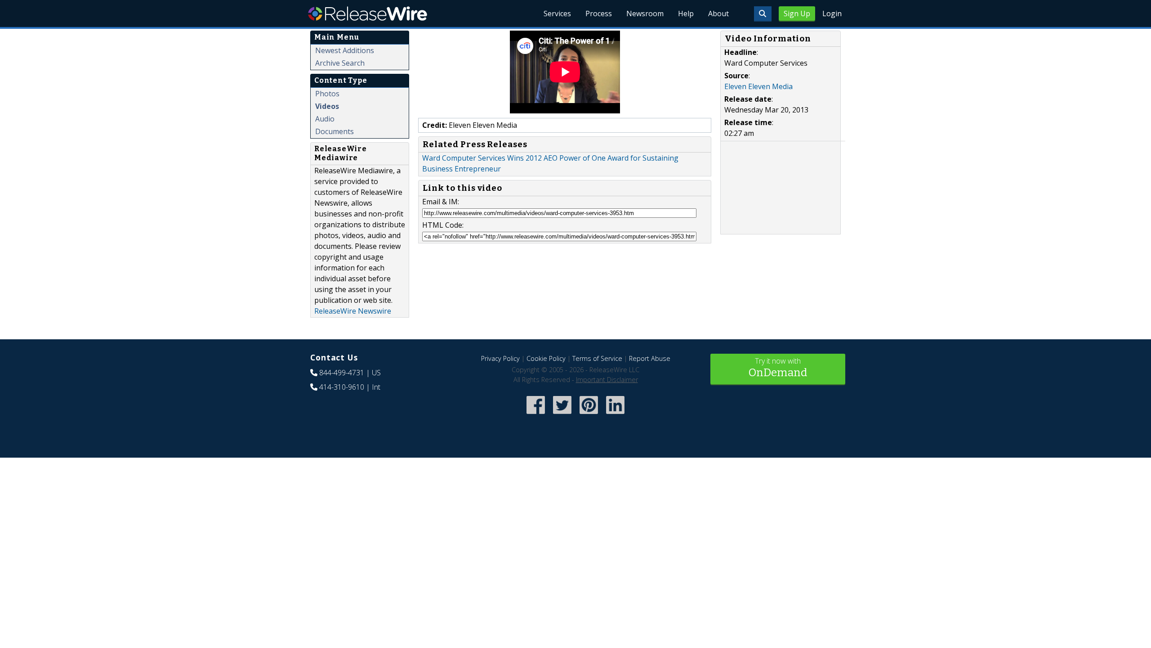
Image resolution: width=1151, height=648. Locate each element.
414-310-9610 (341, 387)
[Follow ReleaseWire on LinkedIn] (615, 415)
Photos (327, 94)
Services (557, 13)
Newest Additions (344, 50)
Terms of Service (597, 358)
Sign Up (797, 13)
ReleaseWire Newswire (352, 311)
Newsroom (645, 13)
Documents (334, 131)
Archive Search (340, 63)
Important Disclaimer (607, 379)
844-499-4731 (341, 373)
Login (832, 13)
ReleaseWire (367, 13)
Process (598, 13)
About (718, 13)
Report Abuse (649, 358)
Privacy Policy (500, 358)
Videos (327, 106)
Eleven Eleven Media (758, 86)
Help (686, 13)
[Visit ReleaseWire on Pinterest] (588, 415)
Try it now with (778, 367)
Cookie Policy (546, 358)
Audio (325, 119)
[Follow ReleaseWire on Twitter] (562, 415)
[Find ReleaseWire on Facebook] (535, 415)
